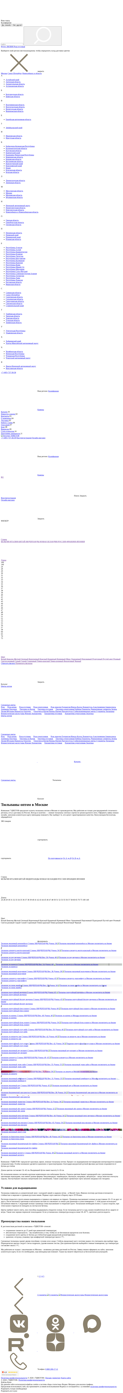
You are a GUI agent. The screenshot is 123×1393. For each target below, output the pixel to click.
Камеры (40, 410)
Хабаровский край (13, 341)
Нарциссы (19, 711)
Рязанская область (13, 284)
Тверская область (13, 316)
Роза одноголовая (40, 707)
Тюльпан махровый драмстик (13, 1104)
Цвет (3, 657)
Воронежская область (14, 111)
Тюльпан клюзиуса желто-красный (15, 953)
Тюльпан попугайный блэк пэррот (15, 1025)
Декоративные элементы (101, 709)
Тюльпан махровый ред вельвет (14, 1053)
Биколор (10, 659)
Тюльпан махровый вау (10, 1088)
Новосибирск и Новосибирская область (22, 212)
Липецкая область (13, 183)
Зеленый (25, 659)
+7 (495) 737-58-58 (8, 372)
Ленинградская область (15, 180)
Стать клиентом (8, 431)
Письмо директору (53, 1378)
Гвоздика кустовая (45, 709)
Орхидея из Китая (41, 711)
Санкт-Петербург (15, 73)
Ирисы (74, 707)
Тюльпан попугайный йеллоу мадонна (17, 1004)
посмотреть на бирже (103, 943)
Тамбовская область (14, 314)
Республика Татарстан (15, 276)
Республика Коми (13, 265)
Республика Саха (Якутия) (17, 271)
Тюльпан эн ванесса (9, 967)
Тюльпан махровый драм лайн (13, 1067)
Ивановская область (14, 136)
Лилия (4, 711)
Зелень (114, 709)
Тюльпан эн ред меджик (11, 960)
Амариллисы (110, 707)
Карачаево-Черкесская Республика (20, 155)
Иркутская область (13, 138)
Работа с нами (7, 423)
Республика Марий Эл (15, 267)
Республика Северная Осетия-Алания (21, 274)
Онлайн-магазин (38, 438)
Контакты (5, 416)
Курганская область (14, 170)
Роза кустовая (19, 47)
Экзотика (90, 714)
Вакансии (5, 429)
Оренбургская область (15, 222)
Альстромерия (99, 707)
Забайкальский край (14, 128)
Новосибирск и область (32, 73)
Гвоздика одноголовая (65, 709)
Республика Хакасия (14, 280)
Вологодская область (14, 109)
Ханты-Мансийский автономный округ (22, 343)
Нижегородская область (15, 208)
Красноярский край (14, 166)
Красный (44, 659)
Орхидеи (27, 711)
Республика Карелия (14, 263)
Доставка (5, 420)
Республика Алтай (13, 250)
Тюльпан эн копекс (9, 1018)
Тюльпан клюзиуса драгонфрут (14, 981)
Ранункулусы (67, 711)
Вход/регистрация (24, 438)
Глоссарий (5, 425)
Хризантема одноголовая (75, 714)
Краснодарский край (14, 164)
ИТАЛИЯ (14, 542)
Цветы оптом (6, 686)
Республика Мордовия (15, 269)
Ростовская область (14, 282)
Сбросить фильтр (8, 663)
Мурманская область (14, 197)
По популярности (55, 858)
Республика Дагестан (14, 256)
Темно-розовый (57, 661)
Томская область (12, 318)
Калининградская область (16, 148)
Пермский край (12, 235)
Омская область (12, 220)
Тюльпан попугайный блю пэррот (15, 1011)
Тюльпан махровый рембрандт (13, 1081)
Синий (24, 661)
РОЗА (3, 47)
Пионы (52, 711)
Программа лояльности (11, 433)
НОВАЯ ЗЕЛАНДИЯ (49, 542)
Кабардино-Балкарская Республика (20, 146)
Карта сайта (66, 1378)
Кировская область (13, 159)
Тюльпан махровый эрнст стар (13, 1132)
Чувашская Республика (15, 356)
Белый (4, 659)
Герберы (78, 709)
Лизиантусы (87, 707)
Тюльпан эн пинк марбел (11, 988)
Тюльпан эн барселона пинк (12, 1139)
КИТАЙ (22, 542)
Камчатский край (13, 153)
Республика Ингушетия (15, 258)
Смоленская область (14, 303)
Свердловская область (15, 301)
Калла (79, 707)
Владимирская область (15, 105)
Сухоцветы (101, 711)
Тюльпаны (110, 711)
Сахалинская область (14, 299)
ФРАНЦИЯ (71, 542)
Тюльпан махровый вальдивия (13, 974)
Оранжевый (76, 659)
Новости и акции (8, 414)
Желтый (17, 659)
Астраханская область (15, 86)
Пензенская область (14, 233)
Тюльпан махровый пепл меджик (14, 1118)
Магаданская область (14, 191)
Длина (3, 560)
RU (2, 477)
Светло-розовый (8, 661)
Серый (18, 661)
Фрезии (28, 714)
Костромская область (14, 161)
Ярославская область (14, 368)
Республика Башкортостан (16, 252)
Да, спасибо (6, 25)
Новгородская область (15, 210)
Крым (8, 168)
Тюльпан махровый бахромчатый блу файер (19, 1148)
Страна (4, 539)
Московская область (14, 195)
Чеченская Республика (15, 354)
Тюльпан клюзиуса (9, 1060)
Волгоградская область (15, 107)
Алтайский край (12, 80)
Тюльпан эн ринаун (9, 1074)
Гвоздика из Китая (27, 709)
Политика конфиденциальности (14, 1378)
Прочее (58, 711)
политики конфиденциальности (103, 1387)
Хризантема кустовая (53, 714)
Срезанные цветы (8, 705)
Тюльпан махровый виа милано (14, 1125)
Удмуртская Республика (15, 331)
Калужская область (13, 151)
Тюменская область (14, 323)
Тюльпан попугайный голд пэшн (14, 1046)
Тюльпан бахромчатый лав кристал (15, 1097)
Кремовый (61, 659)
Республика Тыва (13, 278)
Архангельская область (15, 84)
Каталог (4, 412)
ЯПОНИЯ (80, 542)
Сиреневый (32, 661)
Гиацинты (86, 709)
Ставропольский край (15, 306)
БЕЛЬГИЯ (5, 542)
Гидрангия (66, 707)
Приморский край (13, 237)
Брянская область (13, 97)
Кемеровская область (14, 157)
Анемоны (5, 709)
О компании (6, 418)
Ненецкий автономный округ (18, 206)
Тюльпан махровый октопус (12, 1155)
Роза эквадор (56, 707)
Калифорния (53, 391)
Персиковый (86, 659)
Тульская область (13, 320)
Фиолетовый (69, 661)
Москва (4, 73)
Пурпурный (97, 659)
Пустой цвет (108, 659)
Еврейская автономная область (18, 119)
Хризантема (37, 714)
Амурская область (13, 82)
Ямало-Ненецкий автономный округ (21, 366)
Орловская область (13, 225)
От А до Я (67, 858)
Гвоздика (13, 709)
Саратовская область (14, 297)
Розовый (116, 659)
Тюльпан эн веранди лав (11, 1039)
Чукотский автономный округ (18, 358)
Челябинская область (14, 351)
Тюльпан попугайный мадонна (14, 995)
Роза (3, 707)
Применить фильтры (23, 663)
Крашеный (52, 659)
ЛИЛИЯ (10, 47)
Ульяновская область (14, 333)
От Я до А (76, 858)
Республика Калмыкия (15, 261)
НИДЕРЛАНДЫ (33, 542)
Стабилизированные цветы (84, 711)
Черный (78, 661)
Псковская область (13, 239)
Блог (3, 427)
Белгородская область (15, 94)
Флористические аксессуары (13, 714)
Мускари (11, 711)
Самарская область (13, 293)
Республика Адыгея (14, 248)
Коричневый (34, 659)
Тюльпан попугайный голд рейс (14, 1032)
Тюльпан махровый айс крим (13, 1111)
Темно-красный (43, 661)
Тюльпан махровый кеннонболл (14, 946)
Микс (68, 659)
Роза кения (12, 707)
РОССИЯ (62, 542)
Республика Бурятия (14, 254)
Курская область (12, 172)
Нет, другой (17, 25)
